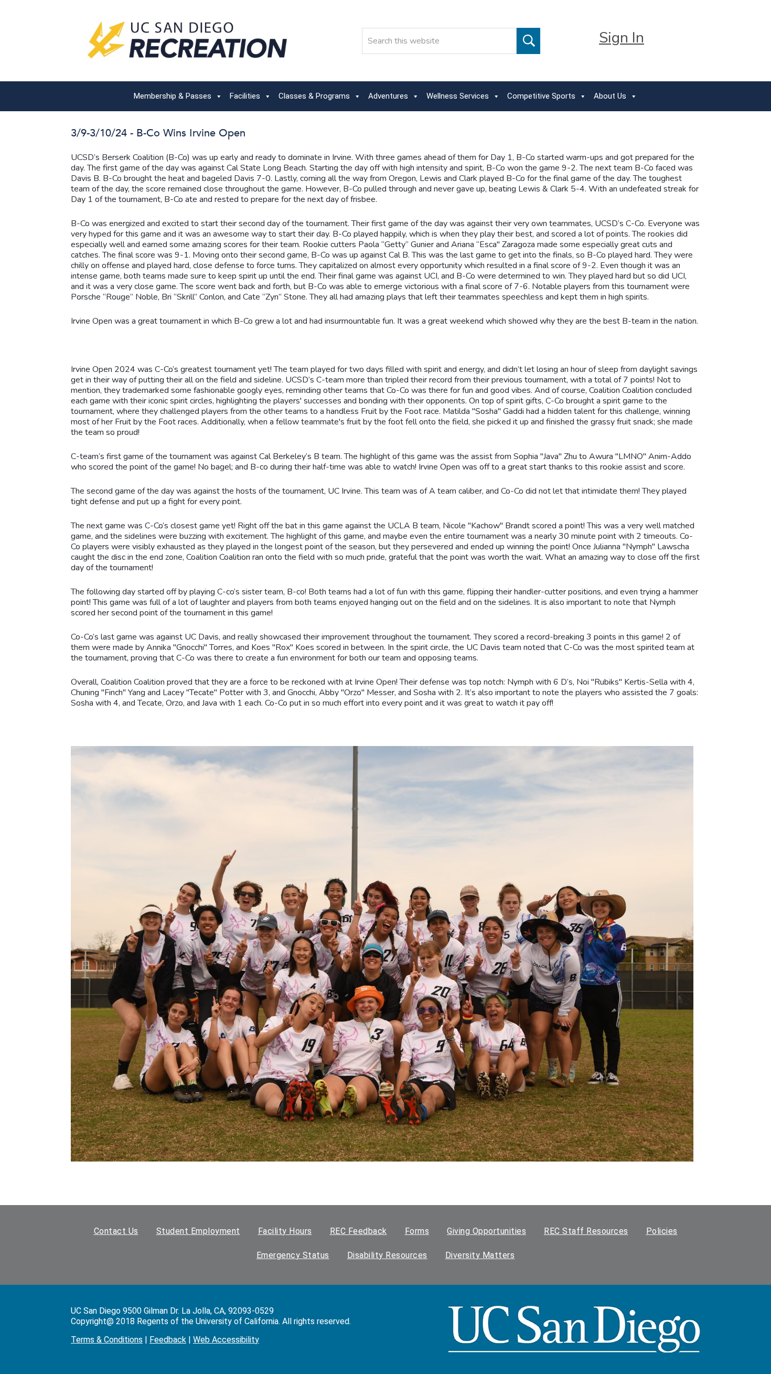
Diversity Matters (480, 1255)
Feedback (167, 1340)
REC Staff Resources (586, 1231)
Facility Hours (285, 1231)
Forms (417, 1231)
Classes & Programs (314, 96)
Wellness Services (457, 96)
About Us (610, 96)
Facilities (245, 96)
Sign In (621, 38)
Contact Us (116, 1231)
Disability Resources (387, 1255)
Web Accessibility (226, 1340)
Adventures (388, 96)
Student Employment (198, 1231)
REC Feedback (358, 1231)
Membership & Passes (172, 96)
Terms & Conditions (107, 1340)
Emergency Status (292, 1255)
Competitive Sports (541, 96)
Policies (662, 1231)
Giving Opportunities (486, 1231)
